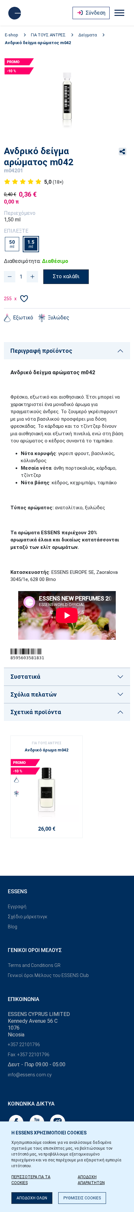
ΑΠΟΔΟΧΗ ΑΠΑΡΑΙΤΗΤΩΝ (91, 1180)
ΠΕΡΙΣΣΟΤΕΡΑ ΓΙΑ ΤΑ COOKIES (30, 1180)
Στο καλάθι (66, 276)
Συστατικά (25, 676)
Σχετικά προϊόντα (35, 712)
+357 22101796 (24, 1044)
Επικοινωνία (23, 999)
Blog (12, 926)
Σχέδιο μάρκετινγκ (27, 916)
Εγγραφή (17, 906)
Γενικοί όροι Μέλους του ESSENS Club (48, 975)
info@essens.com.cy (30, 1074)
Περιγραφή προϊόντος (41, 350)
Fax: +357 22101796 (28, 1054)
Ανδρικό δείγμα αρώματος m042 (38, 42)
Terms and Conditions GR (34, 965)
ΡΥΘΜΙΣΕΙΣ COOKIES (82, 1198)
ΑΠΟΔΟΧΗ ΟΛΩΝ (32, 1198)
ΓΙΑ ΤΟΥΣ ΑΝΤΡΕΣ (48, 34)
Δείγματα (87, 34)
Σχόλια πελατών (33, 694)
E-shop (11, 34)
